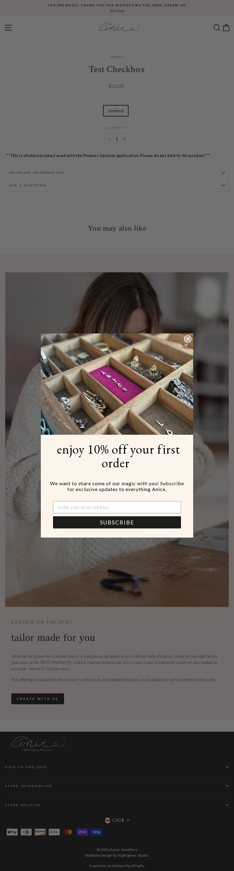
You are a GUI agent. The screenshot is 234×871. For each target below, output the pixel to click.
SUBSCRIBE (117, 522)
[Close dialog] (188, 339)
